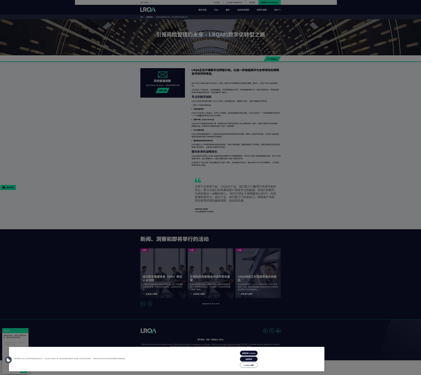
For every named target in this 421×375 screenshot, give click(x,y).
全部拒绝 (248, 359)
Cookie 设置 (249, 365)
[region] (167, 359)
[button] (8, 359)
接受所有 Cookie (248, 353)
